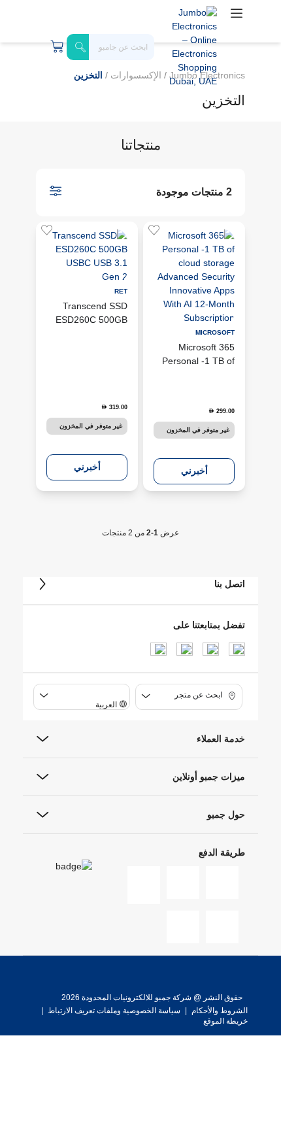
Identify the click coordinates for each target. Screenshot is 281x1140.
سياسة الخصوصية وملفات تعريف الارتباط (114, 1010)
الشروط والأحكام (219, 1010)
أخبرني (194, 470)
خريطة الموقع (225, 1021)
